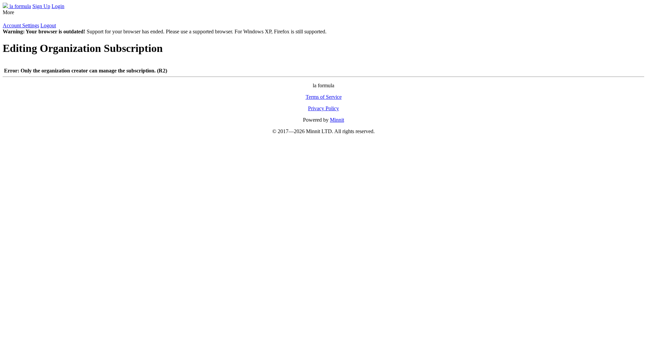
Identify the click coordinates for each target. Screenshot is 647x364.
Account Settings (21, 25)
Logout (48, 25)
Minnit (337, 120)
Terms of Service (324, 97)
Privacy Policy (323, 108)
